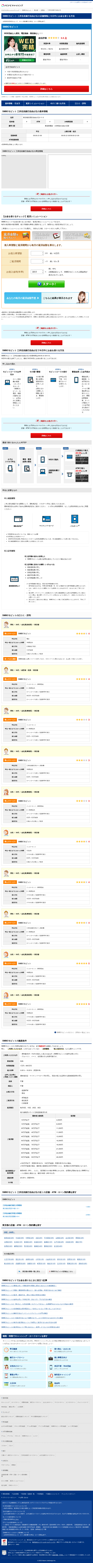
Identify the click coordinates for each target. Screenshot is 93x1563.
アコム (3, 1436)
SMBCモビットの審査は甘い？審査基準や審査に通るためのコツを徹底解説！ (29, 1285)
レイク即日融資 (73, 1426)
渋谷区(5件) (70, 1242)
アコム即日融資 (32, 1426)
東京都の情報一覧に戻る (31, 1271)
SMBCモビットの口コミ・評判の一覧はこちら (73, 1032)
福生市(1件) (51, 1263)
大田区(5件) (8, 1242)
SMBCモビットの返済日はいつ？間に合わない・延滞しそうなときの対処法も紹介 (30, 1327)
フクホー (4, 1445)
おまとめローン (48, 1402)
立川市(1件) (61, 1263)
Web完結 (4, 1407)
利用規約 (41, 1494)
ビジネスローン (71, 1402)
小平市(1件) (40, 1259)
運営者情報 (6, 1494)
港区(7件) (79, 1242)
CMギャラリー (13, 1485)
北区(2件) (39, 1238)
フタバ (11, 1445)
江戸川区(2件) (59, 1242)
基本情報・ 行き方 (12, 103)
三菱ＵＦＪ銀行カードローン (10, 1455)
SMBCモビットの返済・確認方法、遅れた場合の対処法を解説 (23, 1295)
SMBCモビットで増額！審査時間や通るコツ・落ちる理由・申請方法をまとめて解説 (31, 1290)
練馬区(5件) (18, 1246)
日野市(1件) (71, 1259)
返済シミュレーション (17, 1481)
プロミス (17, 1436)
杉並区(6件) (38, 1242)
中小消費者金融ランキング (39, 1416)
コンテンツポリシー (69, 1494)
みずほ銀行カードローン (47, 1455)
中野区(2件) (30, 1238)
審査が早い (12, 1407)
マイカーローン (59, 1402)
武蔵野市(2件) (21, 1263)
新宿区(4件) (28, 1242)
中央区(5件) (20, 1238)
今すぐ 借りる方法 (57, 103)
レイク (35, 1436)
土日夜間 (20, 1407)
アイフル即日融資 (43, 1426)
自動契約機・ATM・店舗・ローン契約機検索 (14, 1475)
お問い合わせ (24, 1497)
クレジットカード (82, 1402)
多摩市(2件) (30, 1259)
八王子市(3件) (9, 1259)
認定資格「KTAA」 (58, 1555)
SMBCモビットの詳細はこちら (62, 1271)
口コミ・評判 (80, 103)
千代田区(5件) (49, 1238)
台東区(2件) (60, 1238)
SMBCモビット (27, 1436)
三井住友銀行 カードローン (29, 1455)
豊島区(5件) (48, 1246)
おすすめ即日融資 (6, 1426)
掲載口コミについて (53, 1494)
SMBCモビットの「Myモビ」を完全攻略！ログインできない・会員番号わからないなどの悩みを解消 (37, 1304)
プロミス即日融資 (19, 1426)
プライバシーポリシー (9, 1497)
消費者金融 (25, 1402)
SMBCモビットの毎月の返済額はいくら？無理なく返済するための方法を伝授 (29, 1322)
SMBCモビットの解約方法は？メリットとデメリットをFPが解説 (24, 1313)
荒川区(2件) (28, 1246)
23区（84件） (9, 1232)
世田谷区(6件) (9, 1238)
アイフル (10, 1436)
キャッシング (5, 1402)
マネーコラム (5, 1465)
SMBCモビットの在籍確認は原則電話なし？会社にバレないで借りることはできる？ (31, 1308)
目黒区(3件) (8, 1246)
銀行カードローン (35, 1402)
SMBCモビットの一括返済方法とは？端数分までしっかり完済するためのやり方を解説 (32, 1318)
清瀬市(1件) (31, 1263)
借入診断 (4, 1485)
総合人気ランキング (7, 1416)
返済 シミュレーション (35, 103)
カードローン (15, 1402)
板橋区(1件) (48, 1242)
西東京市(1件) (72, 1263)
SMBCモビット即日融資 (58, 1426)
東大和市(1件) (9, 1263)
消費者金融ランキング (22, 1416)
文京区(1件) (18, 1242)
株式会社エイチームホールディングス (43, 1542)
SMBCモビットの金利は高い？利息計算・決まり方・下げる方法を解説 (26, 1299)
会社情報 (16, 1494)
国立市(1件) (20, 1259)
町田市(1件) (41, 1263)
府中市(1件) (61, 1259)
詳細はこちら (46, 88)
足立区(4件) (58, 1246)
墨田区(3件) (80, 1238)
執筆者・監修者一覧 (28, 1494)
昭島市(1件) (81, 1259)
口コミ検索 (4, 1481)
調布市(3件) (83, 1263)
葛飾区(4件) (38, 1246)
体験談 (13, 1465)
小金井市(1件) (51, 1259)
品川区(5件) (70, 1238)
